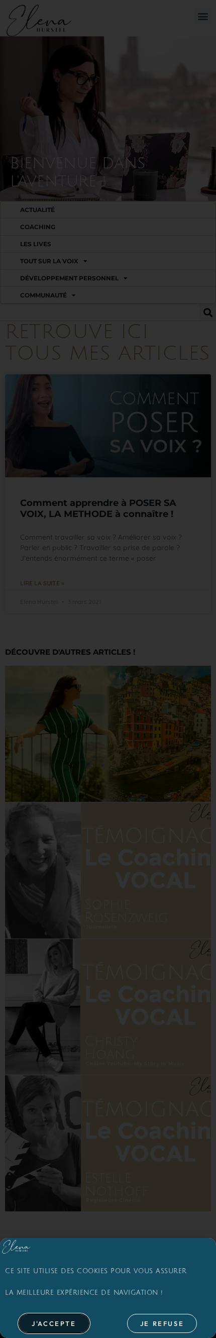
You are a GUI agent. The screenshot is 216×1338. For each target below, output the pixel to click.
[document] (108, 669)
